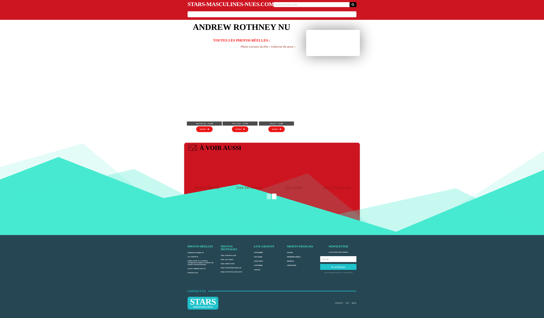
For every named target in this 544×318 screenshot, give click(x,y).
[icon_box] (214, 148)
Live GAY (257, 270)
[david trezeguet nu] (337, 169)
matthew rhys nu (206, 187)
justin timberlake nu (196, 268)
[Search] (352, 4)
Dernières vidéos (293, 257)
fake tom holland (228, 255)
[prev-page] (269, 196)
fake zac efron (227, 259)
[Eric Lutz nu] (293, 169)
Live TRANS (258, 257)
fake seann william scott (231, 272)
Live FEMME (258, 265)
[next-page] (274, 196)
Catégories (291, 265)
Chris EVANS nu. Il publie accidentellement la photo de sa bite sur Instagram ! (201, 262)
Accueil (290, 252)
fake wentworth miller (231, 268)
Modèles (290, 261)
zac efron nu (193, 257)
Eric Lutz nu (293, 187)
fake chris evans (228, 263)
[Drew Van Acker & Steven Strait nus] (250, 169)
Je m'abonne (338, 266)
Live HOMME (258, 252)
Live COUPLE (258, 261)
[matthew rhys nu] (207, 169)
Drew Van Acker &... (250, 187)
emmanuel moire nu (196, 252)
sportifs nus (193, 273)
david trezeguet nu (337, 187)
